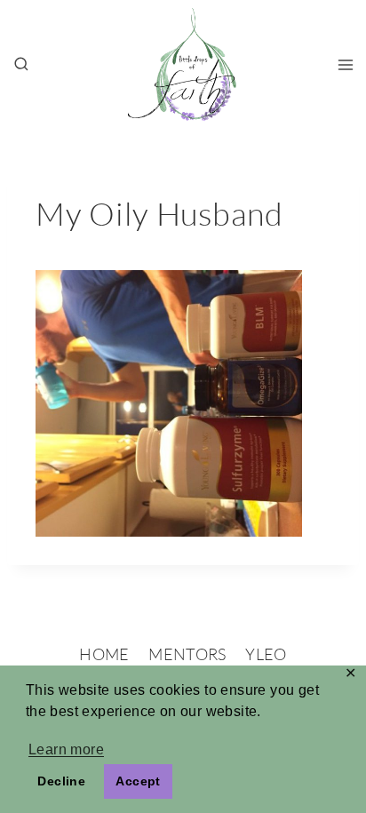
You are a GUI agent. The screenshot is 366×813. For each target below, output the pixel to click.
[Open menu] (345, 64)
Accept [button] (137, 781)
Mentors (187, 654)
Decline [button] (61, 781)
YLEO (265, 654)
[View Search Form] (21, 65)
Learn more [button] (66, 749)
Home (104, 654)
